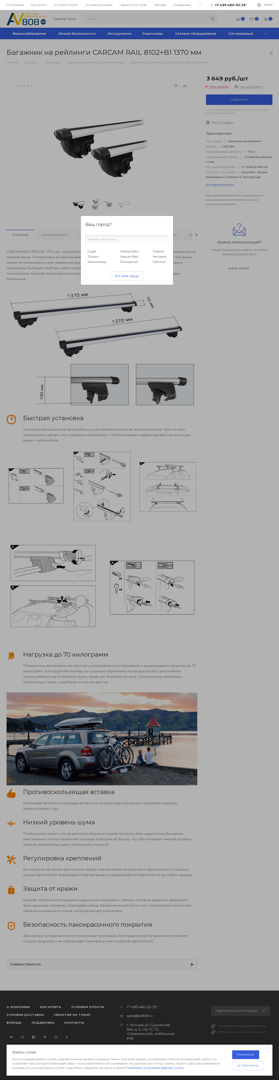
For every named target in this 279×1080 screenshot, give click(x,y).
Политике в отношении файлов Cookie (155, 1068)
